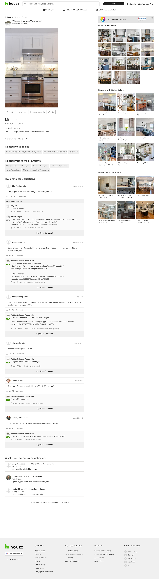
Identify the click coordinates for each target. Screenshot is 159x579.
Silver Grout (62, 152)
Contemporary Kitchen (142, 114)
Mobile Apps (39, 568)
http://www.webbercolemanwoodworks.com (31, 132)
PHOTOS (49, 10)
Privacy (37, 558)
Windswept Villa (142, 163)
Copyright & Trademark (44, 572)
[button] (7, 196)
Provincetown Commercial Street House (106, 164)
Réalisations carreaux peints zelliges (106, 139)
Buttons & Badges (72, 561)
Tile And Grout (49, 152)
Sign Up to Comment (44, 233)
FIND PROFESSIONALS (76, 10)
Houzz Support (100, 561)
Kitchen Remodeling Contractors (36, 170)
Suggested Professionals (104, 554)
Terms (37, 561)
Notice (45, 558)
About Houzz (40, 551)
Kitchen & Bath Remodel (123, 164)
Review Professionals (102, 551)
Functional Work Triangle (105, 114)
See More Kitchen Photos (109, 172)
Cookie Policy (40, 565)
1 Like (15, 328)
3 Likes (15, 403)
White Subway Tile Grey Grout (18, 152)
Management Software (74, 554)
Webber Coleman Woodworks (27, 21)
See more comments (14, 201)
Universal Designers (40, 166)
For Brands (69, 558)
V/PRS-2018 (141, 138)
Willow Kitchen (123, 113)
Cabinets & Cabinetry (20, 24)
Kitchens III (112, 25)
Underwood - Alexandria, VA (123, 139)
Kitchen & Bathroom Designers (18, 166)
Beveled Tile (74, 152)
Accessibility (99, 558)
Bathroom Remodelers (59, 166)
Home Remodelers (13, 170)
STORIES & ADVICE (108, 10)
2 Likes (11, 197)
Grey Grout (36, 152)
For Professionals (71, 551)
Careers (38, 554)
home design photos (55, 503)
